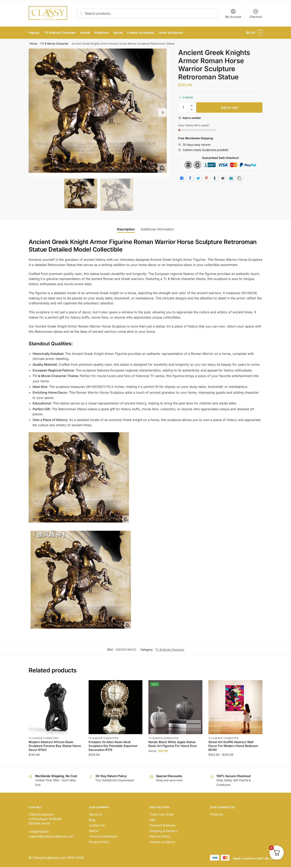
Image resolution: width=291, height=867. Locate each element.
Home (33, 43)
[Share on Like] (181, 178)
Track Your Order (162, 814)
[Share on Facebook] (190, 178)
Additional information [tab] (157, 229)
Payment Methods (162, 825)
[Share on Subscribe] (231, 178)
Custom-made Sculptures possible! (205, 149)
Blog (92, 820)
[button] (162, 112)
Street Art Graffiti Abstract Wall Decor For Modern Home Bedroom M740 (233, 746)
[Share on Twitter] (198, 178)
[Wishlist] (77, 686)
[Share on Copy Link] (239, 178)
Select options (55, 762)
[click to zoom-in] (99, 113)
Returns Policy (160, 836)
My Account (233, 16)
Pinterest (216, 814)
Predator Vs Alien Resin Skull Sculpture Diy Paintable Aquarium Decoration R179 (113, 746)
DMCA (93, 831)
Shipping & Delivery (164, 831)
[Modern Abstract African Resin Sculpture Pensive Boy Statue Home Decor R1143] (56, 707)
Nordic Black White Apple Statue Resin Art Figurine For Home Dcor (172, 744)
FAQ (152, 820)
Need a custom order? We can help (257, 858)
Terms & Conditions (103, 836)
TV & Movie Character (54, 43)
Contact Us (97, 825)
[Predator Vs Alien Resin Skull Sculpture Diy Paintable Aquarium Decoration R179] (116, 707)
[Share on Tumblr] (214, 178)
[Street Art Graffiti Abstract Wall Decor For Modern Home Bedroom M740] (235, 707)
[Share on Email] (222, 178)
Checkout (255, 16)
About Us (95, 814)
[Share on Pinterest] (206, 178)
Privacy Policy (99, 842)
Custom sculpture (162, 842)
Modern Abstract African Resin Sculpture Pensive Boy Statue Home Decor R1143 (55, 746)
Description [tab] (126, 229)
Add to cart (229, 107)
